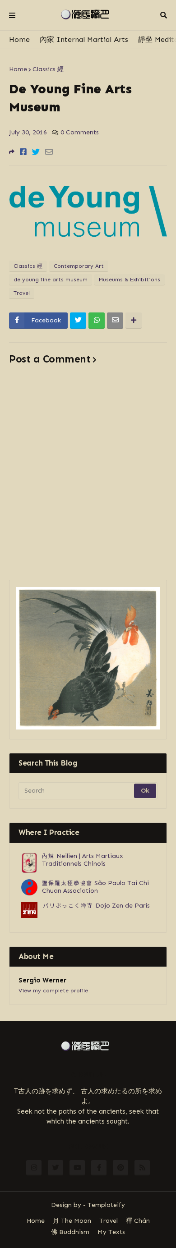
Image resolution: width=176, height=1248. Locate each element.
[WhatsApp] (96, 320)
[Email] (49, 152)
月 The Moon (72, 1221)
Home (19, 39)
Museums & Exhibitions (129, 279)
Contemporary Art (79, 266)
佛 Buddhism (70, 1232)
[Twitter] (36, 152)
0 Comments (79, 132)
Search (163, 15)
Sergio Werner (42, 980)
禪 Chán (138, 1221)
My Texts (111, 1232)
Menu (12, 15)
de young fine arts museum (51, 279)
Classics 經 (48, 69)
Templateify (106, 1205)
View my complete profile (53, 990)
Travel (22, 293)
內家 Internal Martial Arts (84, 39)
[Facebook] (23, 152)
